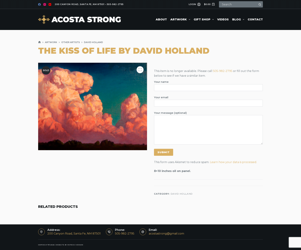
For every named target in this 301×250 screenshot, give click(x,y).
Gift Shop (202, 19)
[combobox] (238, 4)
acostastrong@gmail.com (166, 233)
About (161, 19)
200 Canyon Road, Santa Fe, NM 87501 (80, 4)
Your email (161, 97)
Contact (255, 19)
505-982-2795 (115, 4)
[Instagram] (44, 4)
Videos (223, 19)
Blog (236, 19)
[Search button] (260, 4)
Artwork (178, 19)
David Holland (182, 193)
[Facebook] (39, 4)
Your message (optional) (170, 112)
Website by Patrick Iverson (69, 245)
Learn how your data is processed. (233, 162)
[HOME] (39, 42)
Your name (161, 81)
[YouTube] (50, 4)
